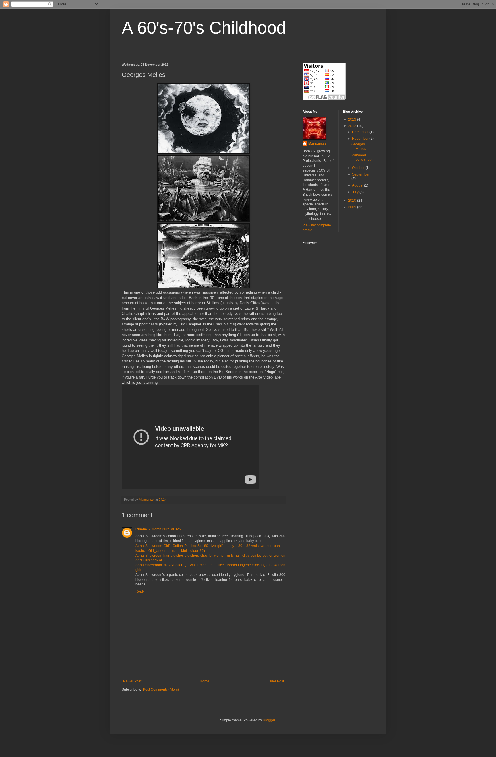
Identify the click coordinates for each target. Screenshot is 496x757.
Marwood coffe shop (361, 157)
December (360, 132)
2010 (352, 201)
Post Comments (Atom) (161, 690)
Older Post (276, 681)
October (358, 168)
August (358, 185)
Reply (140, 591)
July (355, 192)
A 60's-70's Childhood (204, 27)
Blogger (269, 720)
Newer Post (132, 681)
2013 (352, 119)
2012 (352, 126)
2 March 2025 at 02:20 (166, 529)
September (360, 174)
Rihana (141, 529)
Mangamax (317, 144)
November (360, 139)
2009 (352, 207)
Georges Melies (358, 146)
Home (204, 681)
